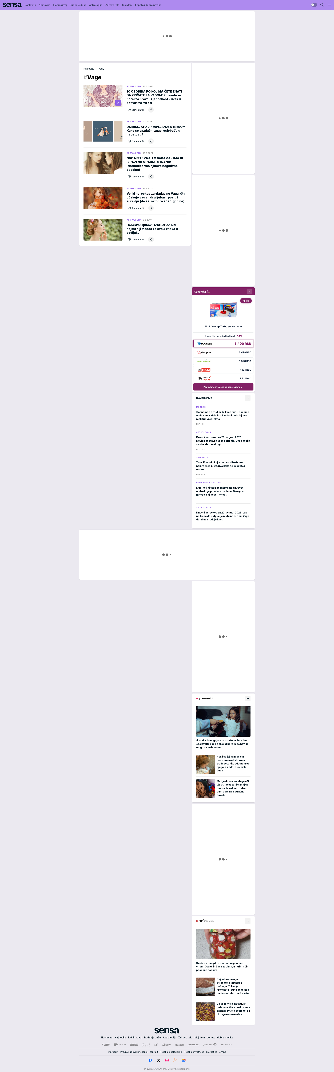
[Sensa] (12, 5)
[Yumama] (210, 1045)
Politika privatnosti (194, 1051)
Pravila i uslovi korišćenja (134, 1051)
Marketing (211, 1051)
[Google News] (183, 1060)
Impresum (113, 1051)
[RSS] (175, 1060)
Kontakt (154, 1051)
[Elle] (146, 1045)
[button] (136, 110)
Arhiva (222, 1051)
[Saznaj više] (247, 698)
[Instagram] (167, 1060)
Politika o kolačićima (171, 1051)
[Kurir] (106, 1045)
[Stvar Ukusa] (226, 1045)
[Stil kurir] (156, 1045)
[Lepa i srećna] (179, 1045)
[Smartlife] (193, 1045)
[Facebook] (150, 1060)
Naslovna (89, 68)
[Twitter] (158, 1060)
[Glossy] (166, 1045)
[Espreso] (134, 1045)
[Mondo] (120, 1045)
